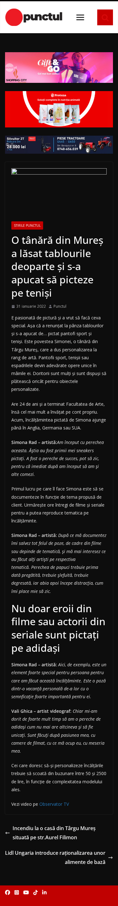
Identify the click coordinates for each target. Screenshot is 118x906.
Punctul (59, 306)
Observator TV (54, 804)
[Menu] (80, 17)
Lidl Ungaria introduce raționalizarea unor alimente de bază (55, 857)
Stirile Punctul (27, 225)
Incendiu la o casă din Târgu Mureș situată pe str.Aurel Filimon (54, 833)
